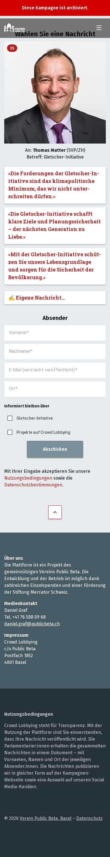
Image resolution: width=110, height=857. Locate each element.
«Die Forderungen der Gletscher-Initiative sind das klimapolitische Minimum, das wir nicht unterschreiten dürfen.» (53, 185)
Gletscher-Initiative (35, 418)
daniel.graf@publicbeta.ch (32, 624)
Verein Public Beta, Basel (45, 818)
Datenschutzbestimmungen (33, 485)
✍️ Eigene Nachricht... (36, 297)
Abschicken (55, 449)
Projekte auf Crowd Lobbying (43, 432)
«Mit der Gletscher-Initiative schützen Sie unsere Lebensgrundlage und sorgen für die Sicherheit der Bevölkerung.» (54, 266)
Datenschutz (89, 818)
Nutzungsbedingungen (28, 478)
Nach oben (55, 512)
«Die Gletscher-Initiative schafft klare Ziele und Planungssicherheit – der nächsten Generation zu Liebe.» (54, 225)
